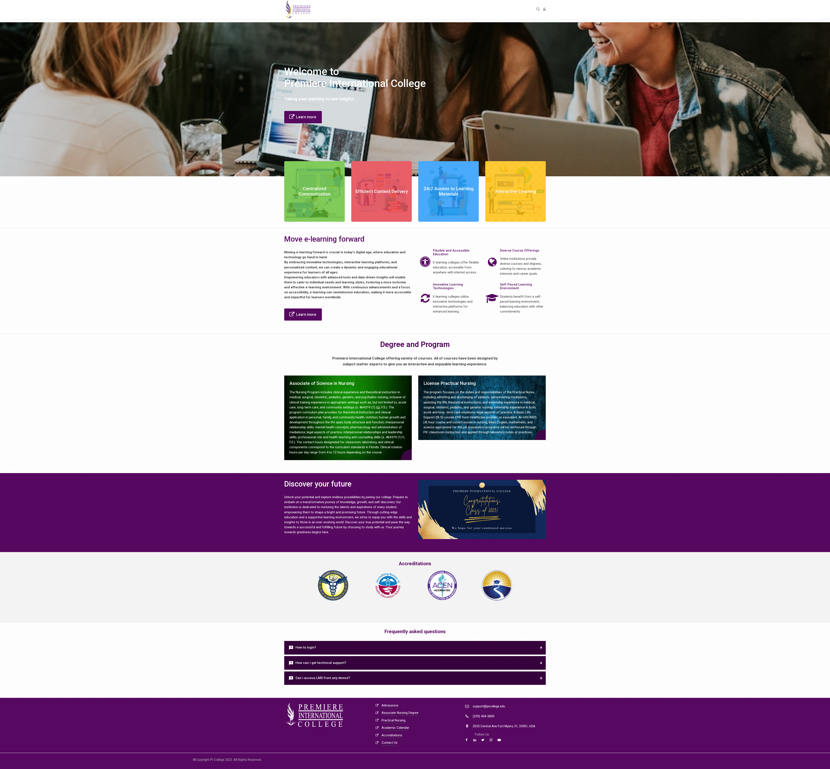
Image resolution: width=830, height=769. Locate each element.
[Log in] (544, 9)
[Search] (538, 9)
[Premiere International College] (297, 9)
